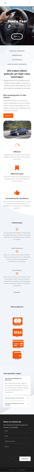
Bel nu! (8, 115)
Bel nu (17, 36)
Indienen (25, 459)
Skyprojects (22, 470)
